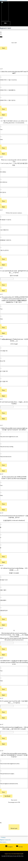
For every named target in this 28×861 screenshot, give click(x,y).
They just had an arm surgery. (7, 773)
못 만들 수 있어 (4, 579)
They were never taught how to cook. (9, 436)
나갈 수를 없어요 (4, 230)
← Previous (2, 837)
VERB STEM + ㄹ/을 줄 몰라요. (8, 90)
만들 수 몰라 (3, 590)
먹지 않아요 (3, 192)
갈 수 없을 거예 (4, 381)
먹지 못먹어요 (3, 182)
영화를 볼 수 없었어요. (5, 240)
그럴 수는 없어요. (4, 250)
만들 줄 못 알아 (4, 610)
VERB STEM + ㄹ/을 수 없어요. (8, 100)
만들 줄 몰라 (3, 600)
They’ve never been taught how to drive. (10, 763)
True (1, 129)
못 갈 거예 (2, 361)
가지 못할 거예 (3, 350)
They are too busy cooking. (6, 446)
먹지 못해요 (3, 172)
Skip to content (3, 0)
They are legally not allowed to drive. (9, 783)
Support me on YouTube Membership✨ (14, 853)
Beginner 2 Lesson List (5, 839)
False (1, 139)
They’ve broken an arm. (5, 456)
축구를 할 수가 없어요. (5, 219)
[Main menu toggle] (5, 23)
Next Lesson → (3, 842)
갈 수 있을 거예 (4, 371)
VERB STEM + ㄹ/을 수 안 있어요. (8, 80)
